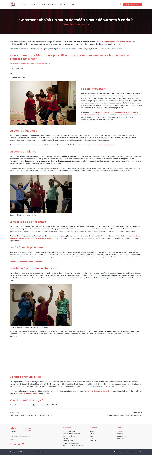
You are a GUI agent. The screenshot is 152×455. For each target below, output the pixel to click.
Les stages (120, 438)
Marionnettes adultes (71, 443)
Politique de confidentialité (134, 452)
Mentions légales (119, 452)
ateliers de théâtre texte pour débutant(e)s (29, 64)
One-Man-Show (69, 436)
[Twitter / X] (19, 444)
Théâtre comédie (69, 431)
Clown (65, 438)
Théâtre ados (68, 441)
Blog (72, 4)
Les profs (120, 434)
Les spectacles (122, 436)
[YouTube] (23, 444)
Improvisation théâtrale (71, 434)
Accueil (23, 4)
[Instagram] (15, 444)
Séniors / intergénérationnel (73, 445)
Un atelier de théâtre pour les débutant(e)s (115, 42)
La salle (119, 431)
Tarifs (92, 434)
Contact (93, 441)
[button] (36, 4)
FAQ (91, 438)
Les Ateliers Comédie (81, 24)
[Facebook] (11, 444)
